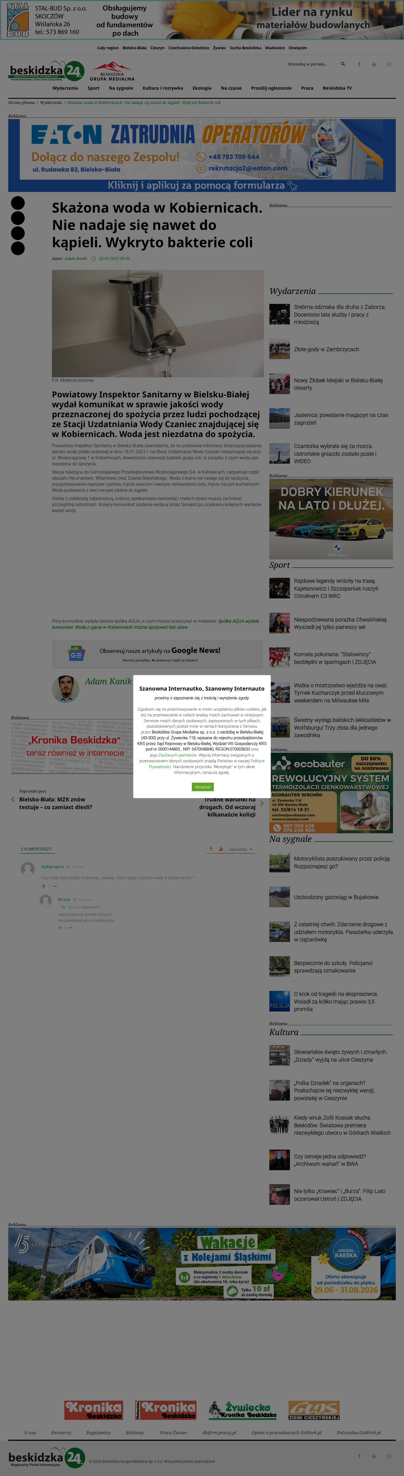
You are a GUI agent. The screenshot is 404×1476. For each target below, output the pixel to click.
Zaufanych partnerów (178, 755)
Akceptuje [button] (203, 787)
